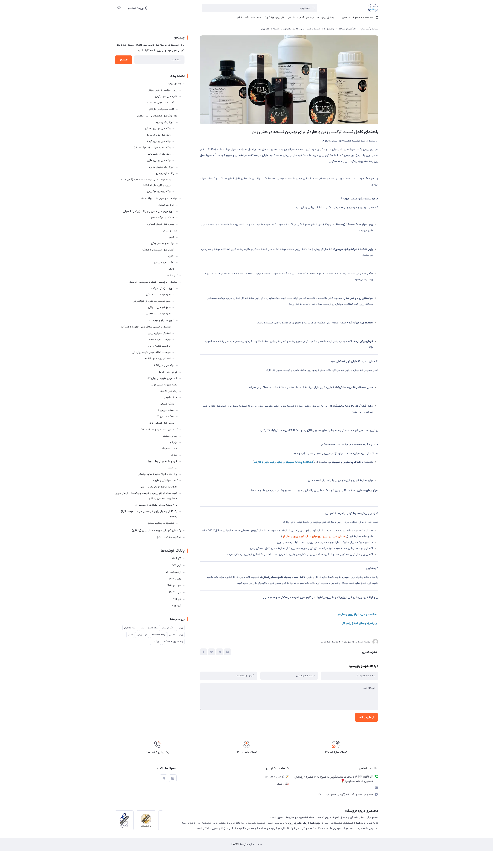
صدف (174, 455)
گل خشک (172, 275)
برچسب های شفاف (160, 339)
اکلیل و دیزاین (170, 231)
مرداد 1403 (175, 592)
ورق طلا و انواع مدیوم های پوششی (158, 474)
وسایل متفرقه (170, 449)
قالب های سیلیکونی (166, 96)
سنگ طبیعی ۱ (166, 404)
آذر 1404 (176, 558)
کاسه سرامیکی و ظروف (165, 480)
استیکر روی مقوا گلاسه (157, 358)
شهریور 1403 (174, 585)
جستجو (123, 60)
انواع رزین (142, 634)
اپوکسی (155, 641)
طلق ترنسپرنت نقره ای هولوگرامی (152, 301)
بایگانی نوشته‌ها (347, 28)
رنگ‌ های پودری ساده (159, 135)
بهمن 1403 (175, 579)
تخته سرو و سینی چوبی (164, 385)
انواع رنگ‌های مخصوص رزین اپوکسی (157, 116)
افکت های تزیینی (164, 262)
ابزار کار (174, 442)
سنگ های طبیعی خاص (161, 423)
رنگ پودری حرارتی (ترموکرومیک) (152, 147)
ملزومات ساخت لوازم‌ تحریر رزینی (159, 487)
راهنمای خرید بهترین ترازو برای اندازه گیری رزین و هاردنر (314, 536)
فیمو (171, 237)
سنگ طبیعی (170, 397)
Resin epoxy (158, 634)
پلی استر (173, 468)
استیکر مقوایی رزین (159, 333)
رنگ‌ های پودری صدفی (158, 128)
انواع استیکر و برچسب (161, 320)
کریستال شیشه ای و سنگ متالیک (158, 429)
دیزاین (170, 269)
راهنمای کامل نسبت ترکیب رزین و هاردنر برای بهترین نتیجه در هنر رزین (297, 28)
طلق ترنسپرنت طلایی (158, 314)
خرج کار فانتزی (166, 205)
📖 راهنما (283, 784)
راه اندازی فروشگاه (173, 641)
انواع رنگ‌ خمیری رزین (161, 167)
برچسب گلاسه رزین (159, 346)
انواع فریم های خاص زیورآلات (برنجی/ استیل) (148, 211)
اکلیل (171, 256)
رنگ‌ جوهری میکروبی (159, 191)
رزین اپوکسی (176, 634)
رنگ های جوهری (164, 173)
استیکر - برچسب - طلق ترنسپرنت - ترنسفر (153, 282)
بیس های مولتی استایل (160, 224)
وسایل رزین (174, 83)
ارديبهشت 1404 (172, 572)
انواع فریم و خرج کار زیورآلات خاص (158, 198)
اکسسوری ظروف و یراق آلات (162, 378)
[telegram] (163, 778)
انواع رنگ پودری (165, 122)
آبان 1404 (176, 565)
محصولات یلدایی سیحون (160, 523)
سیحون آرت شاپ (369, 28)
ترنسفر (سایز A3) (164, 365)
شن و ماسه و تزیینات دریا (163, 461)
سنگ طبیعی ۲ (166, 410)
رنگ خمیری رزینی (149, 627)
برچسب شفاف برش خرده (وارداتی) (151, 352)
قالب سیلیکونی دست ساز (159, 103)
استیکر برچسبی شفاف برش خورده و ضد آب (146, 327)
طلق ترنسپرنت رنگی (159, 307)
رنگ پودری (168, 627)
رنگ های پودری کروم (159, 141)
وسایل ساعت (170, 436)
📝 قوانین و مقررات (277, 777)
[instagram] (173, 778)
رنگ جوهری (130, 627)
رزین (180, 627)
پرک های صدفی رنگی (162, 243)
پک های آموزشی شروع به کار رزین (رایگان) (156, 530)
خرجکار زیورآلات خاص (162, 217)
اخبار (130, 634)
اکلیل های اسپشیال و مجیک (158, 250)
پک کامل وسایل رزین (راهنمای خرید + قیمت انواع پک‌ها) (149, 513)
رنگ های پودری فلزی (159, 160)
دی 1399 (176, 599)
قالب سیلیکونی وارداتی (161, 109)
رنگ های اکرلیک (169, 391)
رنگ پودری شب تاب (159, 154)
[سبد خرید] (119, 8)
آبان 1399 (176, 606)
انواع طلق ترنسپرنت (162, 288)
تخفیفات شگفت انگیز (169, 537)
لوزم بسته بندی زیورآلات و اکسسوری (156, 505)
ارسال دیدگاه (366, 717)
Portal (235, 844)
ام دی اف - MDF (168, 372)
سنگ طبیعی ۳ (165, 416)
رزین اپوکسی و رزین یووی (163, 90)
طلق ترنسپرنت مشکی (158, 295)
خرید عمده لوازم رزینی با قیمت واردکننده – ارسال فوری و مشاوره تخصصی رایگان (146, 495)
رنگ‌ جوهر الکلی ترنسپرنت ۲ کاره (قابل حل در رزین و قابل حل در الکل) (145, 182)
